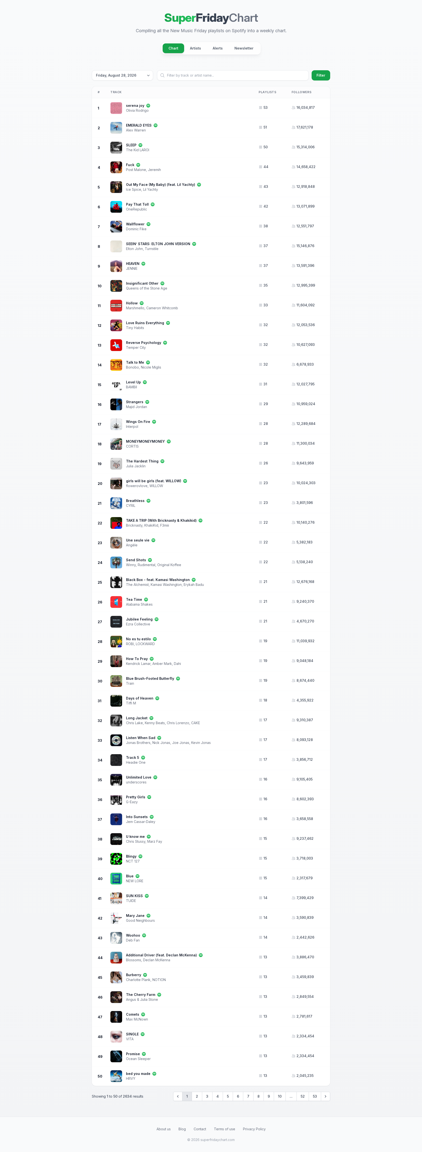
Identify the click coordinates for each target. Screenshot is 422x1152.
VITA (130, 1039)
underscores (136, 782)
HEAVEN (132, 263)
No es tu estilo (138, 639)
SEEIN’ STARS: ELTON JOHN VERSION (158, 244)
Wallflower (135, 224)
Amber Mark (162, 663)
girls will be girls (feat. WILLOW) (153, 481)
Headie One (136, 762)
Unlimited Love (138, 777)
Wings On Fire (138, 422)
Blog (182, 1129)
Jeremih (154, 170)
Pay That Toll (137, 204)
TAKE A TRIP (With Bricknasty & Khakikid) (161, 520)
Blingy (131, 856)
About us (164, 1129)
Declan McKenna (156, 960)
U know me (135, 836)
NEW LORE (134, 881)
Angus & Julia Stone (142, 999)
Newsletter (243, 48)
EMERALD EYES (139, 125)
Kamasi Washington (166, 584)
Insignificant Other (142, 283)
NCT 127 (133, 861)
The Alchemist (137, 584)
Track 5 (132, 757)
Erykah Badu (194, 584)
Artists (195, 48)
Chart (173, 48)
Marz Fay (154, 841)
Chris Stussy (135, 841)
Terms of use (224, 1129)
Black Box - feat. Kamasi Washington (158, 580)
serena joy (135, 105)
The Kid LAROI (137, 150)
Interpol (132, 426)
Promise (133, 1054)
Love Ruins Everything (145, 323)
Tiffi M (131, 703)
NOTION (159, 980)
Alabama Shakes (139, 604)
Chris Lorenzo (178, 723)
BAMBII (131, 387)
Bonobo (132, 367)
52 (303, 1096)
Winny (131, 565)
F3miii (164, 525)
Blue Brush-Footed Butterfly (150, 678)
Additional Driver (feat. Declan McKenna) (161, 955)
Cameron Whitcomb (162, 308)
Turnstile (151, 249)
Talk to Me (135, 362)
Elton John (134, 249)
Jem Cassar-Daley (140, 822)
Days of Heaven (139, 698)
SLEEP (131, 145)
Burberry (133, 975)
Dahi (177, 663)
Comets (132, 1014)
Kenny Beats (155, 723)
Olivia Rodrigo (137, 110)
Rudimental (146, 565)
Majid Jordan (136, 407)
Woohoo (133, 935)
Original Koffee (169, 565)
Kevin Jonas (201, 743)
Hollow (132, 303)
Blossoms (133, 960)
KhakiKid (151, 525)
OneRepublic (136, 209)
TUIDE (131, 901)
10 (280, 1096)
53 (315, 1096)
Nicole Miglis (151, 367)
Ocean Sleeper (138, 1059)
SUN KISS (134, 896)
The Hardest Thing (142, 461)
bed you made (138, 1074)
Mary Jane (135, 915)
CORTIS (132, 446)
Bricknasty (134, 525)
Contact (200, 1129)
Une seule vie (137, 540)
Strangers (134, 402)
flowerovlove (137, 486)
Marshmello (135, 308)
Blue (130, 876)
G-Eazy (132, 802)
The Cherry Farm (140, 994)
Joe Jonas (180, 743)
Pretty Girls (135, 797)
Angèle (131, 545)
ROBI (130, 644)
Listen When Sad (140, 738)
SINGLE (132, 1034)
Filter (320, 75)
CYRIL (130, 505)
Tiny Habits (135, 328)
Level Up (133, 382)
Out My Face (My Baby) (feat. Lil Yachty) (160, 184)
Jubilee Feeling (139, 619)
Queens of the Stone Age (146, 288)
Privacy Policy (254, 1129)
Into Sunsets (137, 817)
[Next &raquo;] (325, 1096)
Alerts (218, 48)
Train (130, 683)
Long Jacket (137, 718)
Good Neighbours (140, 920)
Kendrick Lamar (138, 663)
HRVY (130, 1078)
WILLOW (156, 486)
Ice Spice (133, 189)
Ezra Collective (138, 624)
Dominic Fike (136, 229)
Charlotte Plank (138, 980)
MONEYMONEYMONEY (145, 441)
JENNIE (131, 268)
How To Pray (137, 659)
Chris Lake (134, 723)
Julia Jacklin (136, 466)
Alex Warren (136, 130)
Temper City (136, 347)
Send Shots (136, 560)
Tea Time (134, 599)
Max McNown (137, 1019)
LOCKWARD (145, 644)
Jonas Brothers (138, 743)
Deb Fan (133, 940)
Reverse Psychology (143, 343)
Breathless (135, 501)
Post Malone (136, 170)
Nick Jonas (161, 743)
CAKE (195, 723)
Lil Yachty (150, 189)
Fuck (130, 165)
